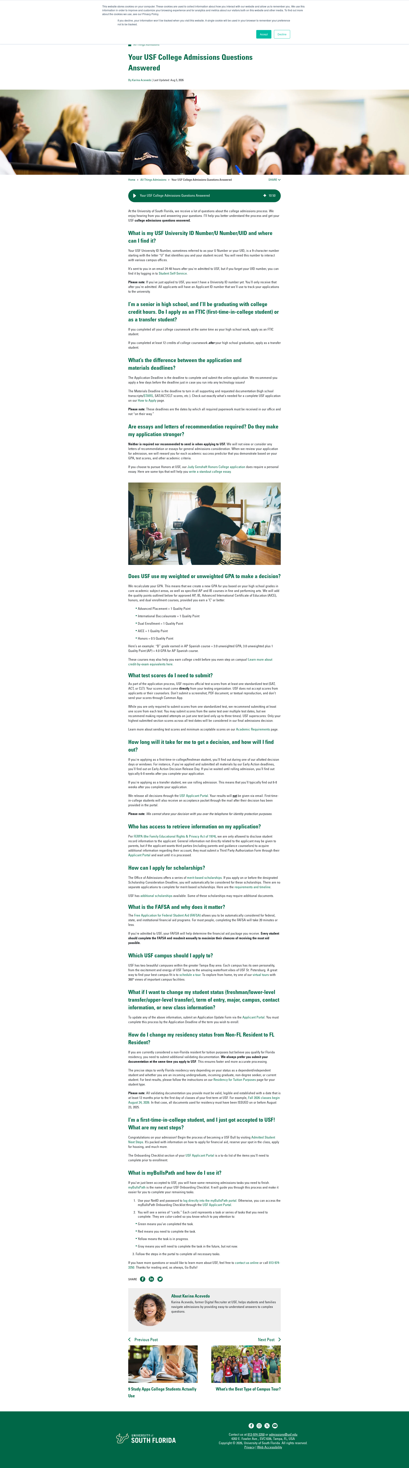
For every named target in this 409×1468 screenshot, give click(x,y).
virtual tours (261, 975)
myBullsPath (137, 1187)
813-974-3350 (256, 1434)
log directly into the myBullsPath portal (209, 1201)
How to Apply (147, 400)
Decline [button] (282, 34)
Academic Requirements (253, 729)
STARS (148, 396)
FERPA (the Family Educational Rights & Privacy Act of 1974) (175, 836)
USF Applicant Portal (194, 796)
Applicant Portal (139, 855)
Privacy (249, 1447)
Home (131, 180)
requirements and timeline (253, 887)
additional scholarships (156, 896)
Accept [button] (264, 34)
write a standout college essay (210, 472)
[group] (204, 195)
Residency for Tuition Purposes (234, 1080)
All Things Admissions (146, 44)
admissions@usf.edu (283, 1434)
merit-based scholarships (204, 878)
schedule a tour (189, 975)
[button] (134, 196)
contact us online (247, 1263)
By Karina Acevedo (139, 80)
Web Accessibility (269, 1447)
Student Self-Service (173, 273)
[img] (264, 196)
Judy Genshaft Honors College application (216, 467)
